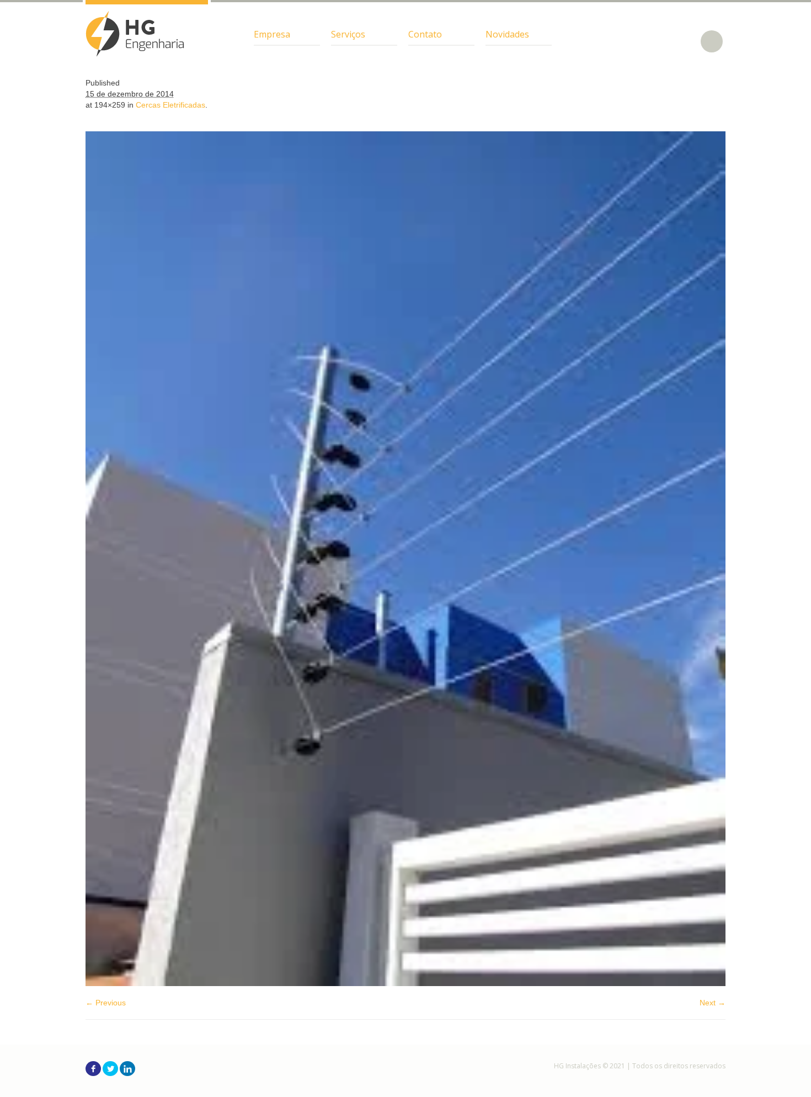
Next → (712, 1002)
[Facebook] (93, 1068)
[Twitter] (110, 1068)
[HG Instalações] (135, 34)
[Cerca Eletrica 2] (405, 558)
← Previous (106, 1002)
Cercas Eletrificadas (170, 104)
